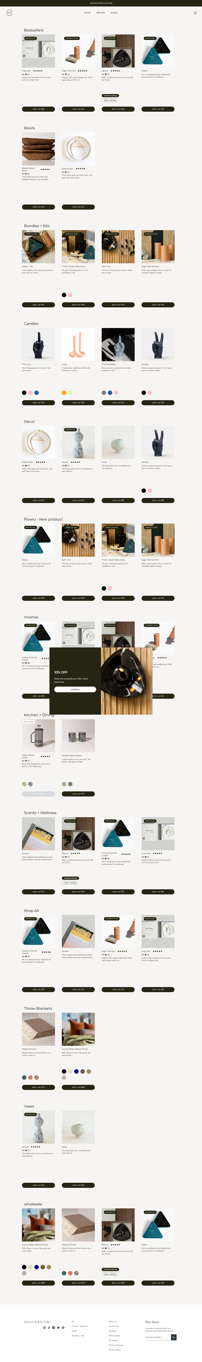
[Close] (149, 651)
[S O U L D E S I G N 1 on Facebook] (53, 1327)
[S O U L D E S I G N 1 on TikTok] (49, 1327)
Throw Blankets (38, 1008)
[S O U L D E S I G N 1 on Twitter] (58, 1327)
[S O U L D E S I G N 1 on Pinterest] (63, 1327)
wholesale (33, 1204)
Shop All (31, 910)
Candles (31, 323)
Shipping (112, 1331)
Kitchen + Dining (39, 715)
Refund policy (115, 1336)
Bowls (29, 128)
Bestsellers (34, 30)
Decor (29, 421)
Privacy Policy (115, 1350)
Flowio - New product (43, 519)
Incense (31, 617)
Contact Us (113, 1326)
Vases (29, 1106)
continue (75, 689)
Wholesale (113, 1340)
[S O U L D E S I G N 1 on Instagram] (44, 1327)
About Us (113, 1321)
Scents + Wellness (40, 813)
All (73, 1321)
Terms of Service (116, 1345)
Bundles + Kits (37, 226)
